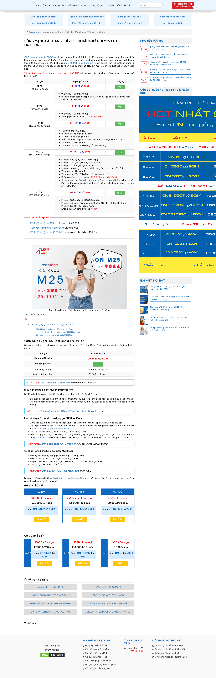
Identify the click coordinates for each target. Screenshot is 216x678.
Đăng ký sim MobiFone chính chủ (87, 16)
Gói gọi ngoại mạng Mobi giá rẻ (100, 664)
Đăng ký (120, 87)
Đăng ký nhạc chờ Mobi (129, 23)
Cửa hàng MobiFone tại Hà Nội (170, 649)
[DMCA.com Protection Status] (52, 655)
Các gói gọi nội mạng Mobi (98, 668)
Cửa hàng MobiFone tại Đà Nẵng (171, 657)
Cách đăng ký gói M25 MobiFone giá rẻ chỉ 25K (52, 324)
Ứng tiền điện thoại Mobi (43, 23)
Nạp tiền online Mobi (172, 23)
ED (104, 553)
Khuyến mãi (113, 5)
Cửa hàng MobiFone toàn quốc (170, 645)
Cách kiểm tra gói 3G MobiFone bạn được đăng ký (68, 411)
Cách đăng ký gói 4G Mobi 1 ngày (48, 223)
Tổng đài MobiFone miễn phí (86, 23)
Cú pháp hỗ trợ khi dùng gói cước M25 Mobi (54, 335)
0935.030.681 (137, 651)
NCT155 (79, 491)
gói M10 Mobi (40, 437)
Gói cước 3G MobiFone (96, 657)
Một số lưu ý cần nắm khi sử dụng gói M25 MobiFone (58, 332)
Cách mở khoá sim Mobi (172, 16)
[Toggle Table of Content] (26, 319)
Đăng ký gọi (97, 5)
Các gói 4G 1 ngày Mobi (96, 653)
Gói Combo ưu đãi (77, 5)
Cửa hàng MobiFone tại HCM (168, 653)
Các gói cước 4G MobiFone (98, 649)
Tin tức (127, 5)
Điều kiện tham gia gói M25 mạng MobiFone (54, 329)
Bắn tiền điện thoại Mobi (43, 16)
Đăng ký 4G (41, 5)
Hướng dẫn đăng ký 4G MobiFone (59, 443)
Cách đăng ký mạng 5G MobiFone (48, 232)
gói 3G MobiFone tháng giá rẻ (81, 63)
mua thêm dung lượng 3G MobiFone (51, 428)
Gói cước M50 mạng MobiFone (46, 227)
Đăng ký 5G (58, 5)
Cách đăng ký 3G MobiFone (98, 660)
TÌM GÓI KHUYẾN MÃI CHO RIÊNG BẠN (183, 5)
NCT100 (117, 491)
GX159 (41, 491)
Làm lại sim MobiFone (129, 16)
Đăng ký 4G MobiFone (96, 645)
